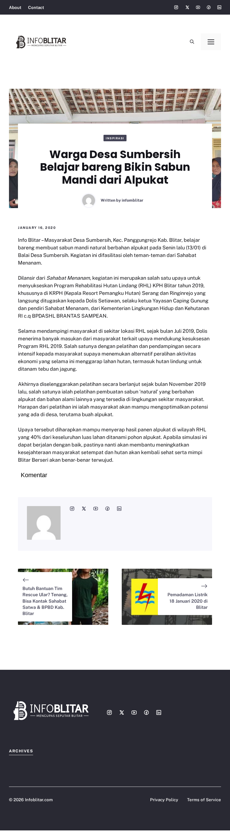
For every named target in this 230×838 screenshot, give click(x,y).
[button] (192, 41)
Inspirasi (115, 138)
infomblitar (132, 200)
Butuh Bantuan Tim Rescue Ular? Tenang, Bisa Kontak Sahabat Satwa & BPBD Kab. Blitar (45, 601)
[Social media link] (176, 7)
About (15, 7)
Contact (36, 7)
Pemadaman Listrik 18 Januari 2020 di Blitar (187, 601)
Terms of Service (204, 799)
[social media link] (72, 508)
